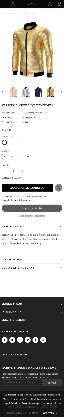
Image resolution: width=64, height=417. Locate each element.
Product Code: (8, 112)
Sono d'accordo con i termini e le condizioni (26, 196)
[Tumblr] (35, 340)
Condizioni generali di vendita (16, 200)
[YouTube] (43, 340)
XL (28, 156)
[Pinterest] (28, 340)
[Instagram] (20, 340)
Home (4, 13)
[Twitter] (12, 340)
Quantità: (6, 165)
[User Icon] (50, 4)
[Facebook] (5, 340)
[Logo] (32, 4)
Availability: (7, 117)
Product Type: (8, 122)
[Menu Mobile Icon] (4, 4)
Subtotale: (6, 178)
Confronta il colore (50, 75)
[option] (32, 50)
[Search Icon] (13, 4)
